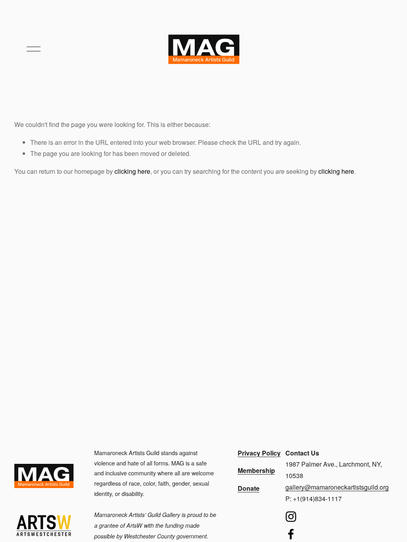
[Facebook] (291, 534)
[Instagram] (291, 516)
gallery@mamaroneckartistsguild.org (337, 487)
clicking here (132, 171)
